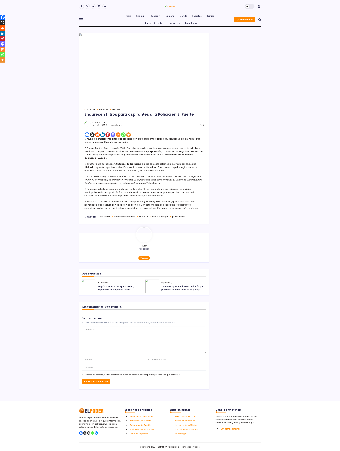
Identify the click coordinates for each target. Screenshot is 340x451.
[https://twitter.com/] (87, 6)
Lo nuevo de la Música (186, 425)
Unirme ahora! (231, 429)
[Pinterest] (107, 134)
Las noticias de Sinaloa (141, 416)
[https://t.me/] (93, 6)
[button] (249, 6)
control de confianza (124, 216)
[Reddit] (97, 134)
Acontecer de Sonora (140, 420)
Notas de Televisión (185, 420)
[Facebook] (87, 134)
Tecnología (180, 433)
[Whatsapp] (123, 134)
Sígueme (144, 258)
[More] (128, 134)
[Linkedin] (102, 134)
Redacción (100, 122)
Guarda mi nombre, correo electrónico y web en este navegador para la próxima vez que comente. (132, 374)
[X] (92, 134)
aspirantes (105, 216)
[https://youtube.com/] (104, 6)
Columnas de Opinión (140, 425)
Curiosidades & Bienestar (188, 429)
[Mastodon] (113, 134)
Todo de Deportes (139, 433)
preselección (178, 216)
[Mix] (118, 134)
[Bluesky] (96, 433)
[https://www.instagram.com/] (99, 6)
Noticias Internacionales (142, 429)
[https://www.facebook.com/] (81, 6)
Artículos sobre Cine (185, 416)
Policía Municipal (160, 216)
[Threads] (88, 433)
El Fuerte (143, 216)
